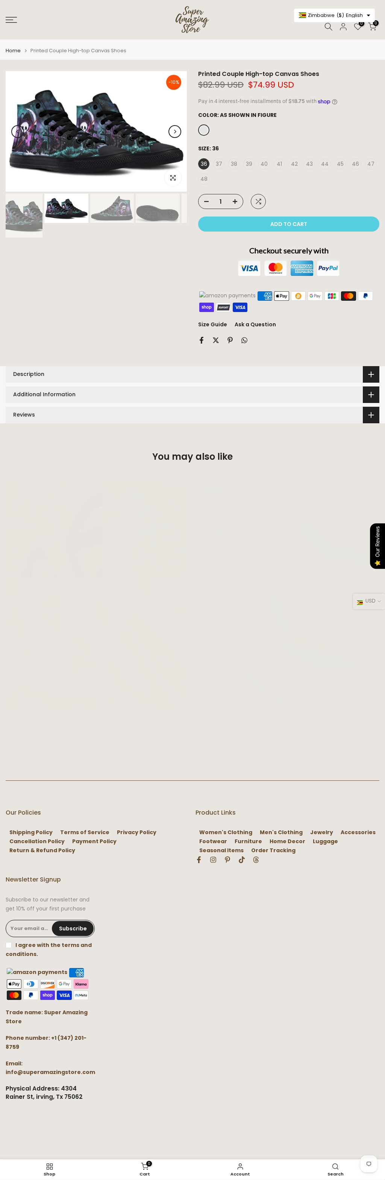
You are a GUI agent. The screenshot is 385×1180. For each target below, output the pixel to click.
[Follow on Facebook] (199, 859)
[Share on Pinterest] (230, 340)
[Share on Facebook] (201, 340)
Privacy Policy (136, 832)
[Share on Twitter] (215, 340)
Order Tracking (273, 850)
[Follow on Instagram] (213, 859)
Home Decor (287, 841)
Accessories (358, 832)
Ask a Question (255, 324)
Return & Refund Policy (42, 850)
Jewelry (321, 832)
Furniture (248, 841)
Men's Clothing (281, 832)
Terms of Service (84, 832)
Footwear (213, 841)
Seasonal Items (221, 850)
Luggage (325, 841)
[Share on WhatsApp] (244, 340)
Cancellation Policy (37, 841)
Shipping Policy (31, 832)
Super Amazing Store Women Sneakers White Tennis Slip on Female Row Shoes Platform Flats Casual (283, 725)
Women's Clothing (225, 832)
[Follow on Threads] (256, 859)
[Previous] (17, 131)
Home (13, 50)
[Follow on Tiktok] (241, 859)
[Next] (174, 131)
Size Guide (212, 324)
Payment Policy (94, 841)
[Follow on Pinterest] (227, 859)
